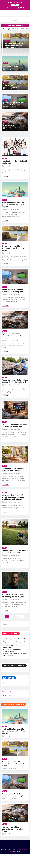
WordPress (20, 849)
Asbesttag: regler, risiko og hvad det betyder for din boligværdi (15, 381)
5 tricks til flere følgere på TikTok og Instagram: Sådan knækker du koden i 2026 (13, 497)
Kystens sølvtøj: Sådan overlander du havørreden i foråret (14, 124)
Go (25, 624)
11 (19, 616)
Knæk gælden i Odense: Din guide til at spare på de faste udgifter (14, 65)
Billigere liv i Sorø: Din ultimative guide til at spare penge (14, 84)
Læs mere (5, 176)
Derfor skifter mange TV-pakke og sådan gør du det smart (14, 425)
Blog (4, 682)
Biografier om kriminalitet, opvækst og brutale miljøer (13, 596)
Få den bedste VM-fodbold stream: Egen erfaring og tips (12, 45)
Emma (7, 50)
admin (7, 128)
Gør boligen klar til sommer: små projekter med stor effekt (15, 469)
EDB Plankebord (6, 692)
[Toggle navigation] (15, 19)
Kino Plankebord (6, 695)
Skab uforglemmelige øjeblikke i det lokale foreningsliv (15, 551)
